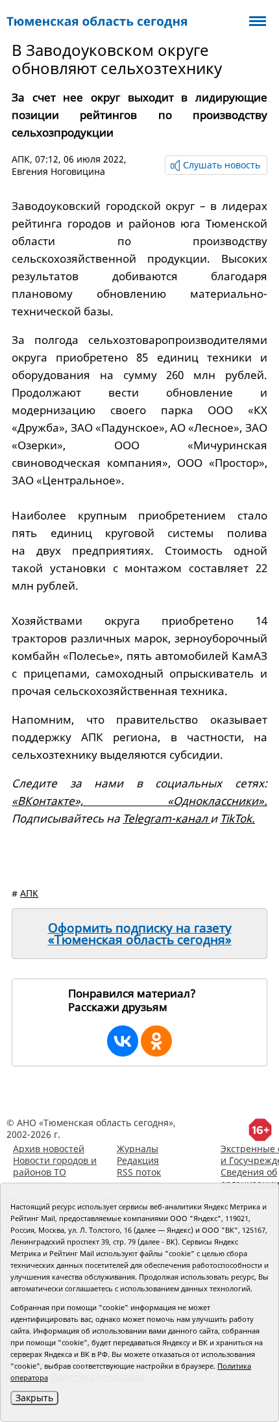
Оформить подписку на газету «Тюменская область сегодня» (140, 933)
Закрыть (34, 1397)
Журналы (137, 1148)
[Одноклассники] (156, 1041)
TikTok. (237, 818)
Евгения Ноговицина (58, 171)
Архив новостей (48, 1148)
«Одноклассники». (217, 800)
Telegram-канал (166, 818)
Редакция (138, 1160)
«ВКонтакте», (89, 800)
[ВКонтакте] (122, 1041)
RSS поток (139, 1172)
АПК (21, 159)
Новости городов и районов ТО (55, 1166)
